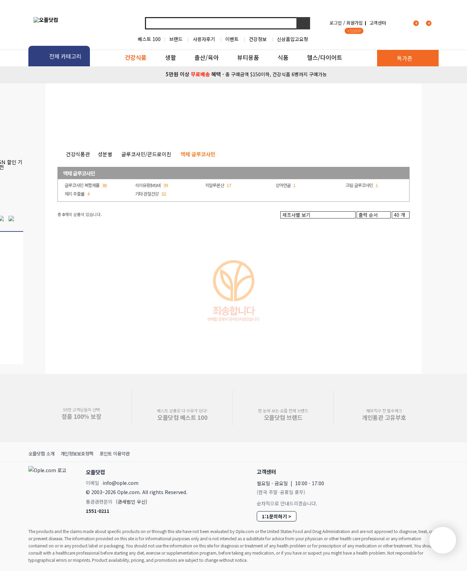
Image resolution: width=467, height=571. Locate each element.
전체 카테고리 (65, 56)
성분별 (58, 126)
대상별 (116, 126)
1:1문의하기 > (276, 516)
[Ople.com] (48, 489)
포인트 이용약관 (114, 453)
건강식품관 (78, 154)
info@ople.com (120, 482)
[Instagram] (400, 471)
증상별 (87, 126)
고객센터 (378, 22)
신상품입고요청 (292, 39)
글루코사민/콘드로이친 (146, 154)
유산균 (226, 126)
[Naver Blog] (415, 471)
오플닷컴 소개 (41, 453)
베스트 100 (149, 39)
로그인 (336, 22)
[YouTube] (431, 471)
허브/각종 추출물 (266, 126)
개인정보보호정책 (77, 453)
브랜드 (176, 39)
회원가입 (354, 22)
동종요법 (354, 126)
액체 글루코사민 (79, 173)
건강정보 (258, 39)
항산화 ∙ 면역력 (315, 126)
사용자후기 (204, 39)
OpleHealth (119, 100)
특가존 (404, 58)
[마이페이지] (399, 22)
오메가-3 (194, 126)
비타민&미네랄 (154, 126)
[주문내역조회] (437, 22)
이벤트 (232, 39)
